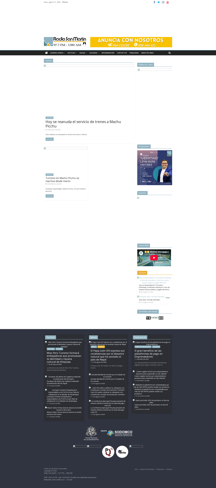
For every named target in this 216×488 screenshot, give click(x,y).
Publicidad (134, 53)
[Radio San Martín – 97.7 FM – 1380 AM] (46, 52)
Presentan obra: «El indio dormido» (154, 299)
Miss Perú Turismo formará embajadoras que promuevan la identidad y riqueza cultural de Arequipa (64, 357)
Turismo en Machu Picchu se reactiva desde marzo (62, 179)
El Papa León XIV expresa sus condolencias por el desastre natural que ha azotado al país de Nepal (108, 355)
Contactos (122, 53)
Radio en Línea (147, 53)
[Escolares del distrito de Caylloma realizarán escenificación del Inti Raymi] (63, 377)
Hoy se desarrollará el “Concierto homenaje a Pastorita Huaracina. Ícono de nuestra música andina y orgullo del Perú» (154, 287)
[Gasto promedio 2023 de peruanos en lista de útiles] (151, 400)
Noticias (71, 53)
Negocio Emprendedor (143, 347)
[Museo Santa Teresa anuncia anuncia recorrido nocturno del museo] (63, 408)
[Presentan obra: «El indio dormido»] (150, 297)
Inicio (136, 469)
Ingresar (144, 201)
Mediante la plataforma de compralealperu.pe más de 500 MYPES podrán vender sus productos (151, 391)
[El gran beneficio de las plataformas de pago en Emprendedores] (152, 342)
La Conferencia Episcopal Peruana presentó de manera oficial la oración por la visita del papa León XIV (108, 410)
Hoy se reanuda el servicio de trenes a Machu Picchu (83, 123)
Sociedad (93, 53)
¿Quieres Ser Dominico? (147, 469)
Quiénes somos (56, 53)
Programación (108, 53)
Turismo (59, 349)
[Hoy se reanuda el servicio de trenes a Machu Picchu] (89, 66)
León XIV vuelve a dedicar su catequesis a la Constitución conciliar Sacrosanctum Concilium (108, 393)
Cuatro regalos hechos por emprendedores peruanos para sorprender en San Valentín (150, 377)
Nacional (49, 118)
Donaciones (160, 469)
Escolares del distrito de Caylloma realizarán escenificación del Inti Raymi (63, 382)
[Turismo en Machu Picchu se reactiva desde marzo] (66, 148)
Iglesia (82, 53)
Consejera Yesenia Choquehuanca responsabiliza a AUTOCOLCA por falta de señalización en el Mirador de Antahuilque (62, 399)
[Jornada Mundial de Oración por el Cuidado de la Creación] (107, 375)
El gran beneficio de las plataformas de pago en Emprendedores (149, 353)
